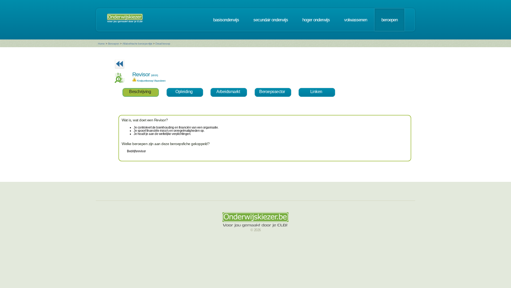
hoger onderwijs (316, 19)
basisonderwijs (226, 19)
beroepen (389, 19)
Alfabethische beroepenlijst (137, 43)
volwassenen (355, 19)
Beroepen (113, 43)
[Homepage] (125, 20)
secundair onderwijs (270, 19)
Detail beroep (162, 43)
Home (101, 43)
